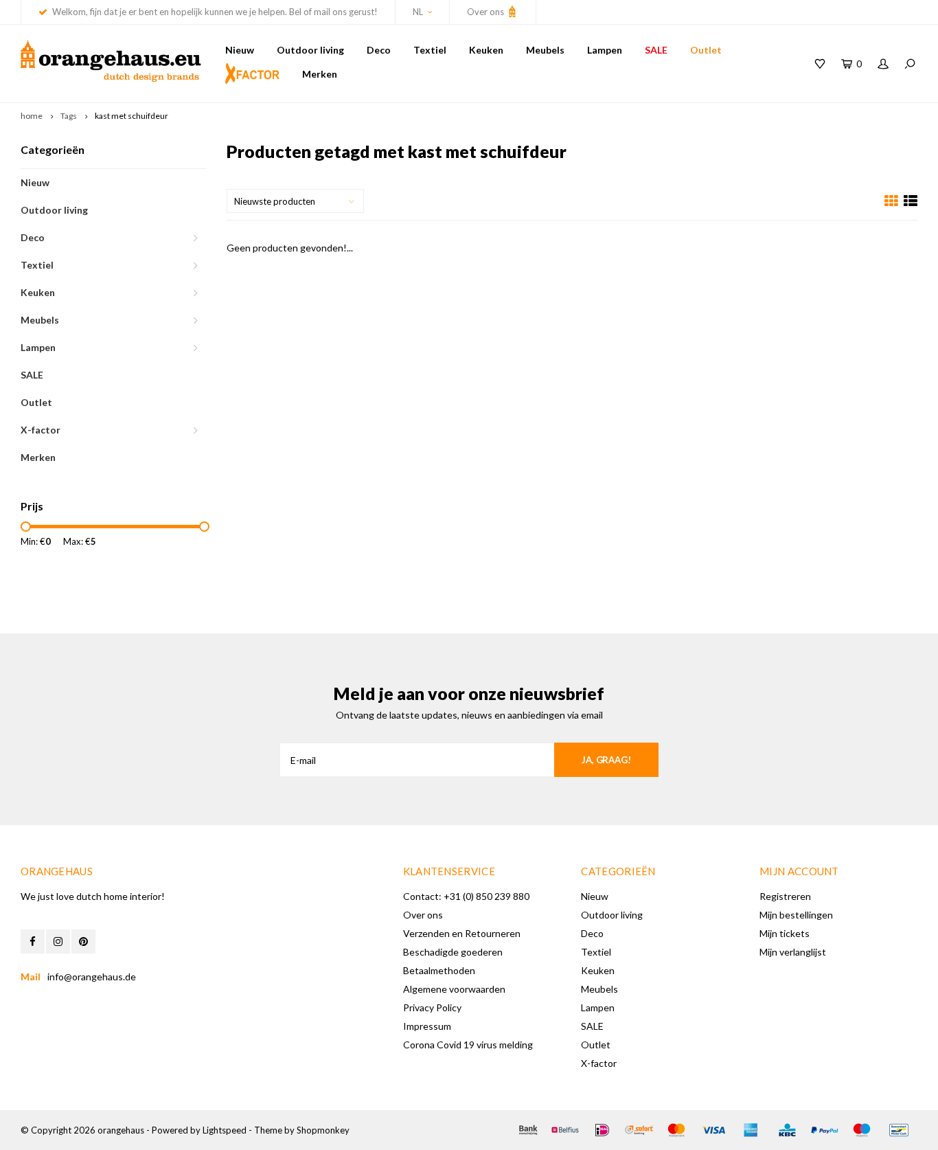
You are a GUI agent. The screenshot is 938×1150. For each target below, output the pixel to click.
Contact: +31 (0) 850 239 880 (466, 896)
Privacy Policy (432, 1007)
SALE (656, 50)
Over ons (486, 11)
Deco (379, 50)
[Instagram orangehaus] (58, 941)
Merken (319, 74)
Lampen (604, 50)
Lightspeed (225, 1130)
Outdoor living (310, 50)
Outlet (706, 50)
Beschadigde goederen (453, 952)
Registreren (785, 896)
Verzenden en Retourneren (462, 933)
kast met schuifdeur (131, 116)
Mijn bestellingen (796, 915)
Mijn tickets (784, 933)
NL (418, 11)
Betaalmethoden (439, 970)
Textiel (429, 50)
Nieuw (239, 50)
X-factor (40, 430)
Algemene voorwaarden (454, 989)
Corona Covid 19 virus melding (468, 1044)
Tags (68, 116)
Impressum (427, 1026)
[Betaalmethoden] (528, 1130)
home (32, 116)
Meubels (545, 50)
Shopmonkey (323, 1130)
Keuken (486, 50)
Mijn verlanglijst (792, 952)
